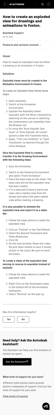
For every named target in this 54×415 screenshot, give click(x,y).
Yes (9, 319)
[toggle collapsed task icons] (37, 4)
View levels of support (15, 396)
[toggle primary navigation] (6, 4)
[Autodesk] (17, 4)
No (23, 319)
